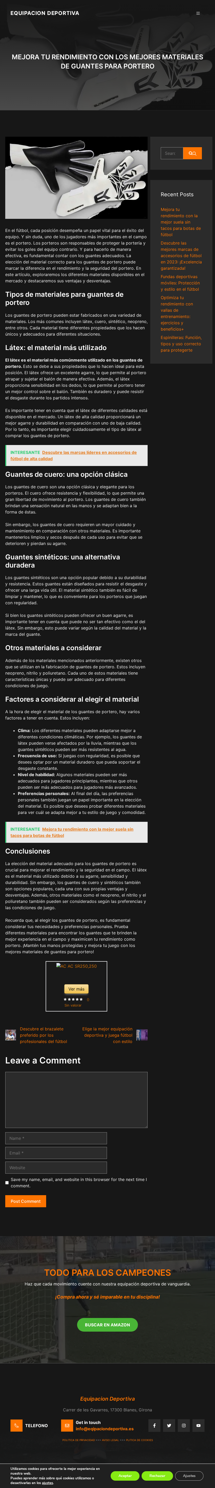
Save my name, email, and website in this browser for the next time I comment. (79, 1182)
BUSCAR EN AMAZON (107, 1324)
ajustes (47, 1483)
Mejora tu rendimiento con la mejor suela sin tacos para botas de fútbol (181, 222)
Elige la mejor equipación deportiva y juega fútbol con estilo (107, 1035)
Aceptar (125, 1475)
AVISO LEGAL (110, 1440)
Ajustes (189, 1475)
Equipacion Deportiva (44, 13)
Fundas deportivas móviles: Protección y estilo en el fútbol (180, 283)
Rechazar (157, 1475)
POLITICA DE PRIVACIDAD (78, 1440)
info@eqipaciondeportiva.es (105, 1428)
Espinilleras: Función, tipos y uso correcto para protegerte (181, 344)
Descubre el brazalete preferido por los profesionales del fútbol (43, 1035)
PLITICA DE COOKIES (139, 1440)
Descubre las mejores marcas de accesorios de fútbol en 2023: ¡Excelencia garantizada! (181, 255)
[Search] (192, 153)
